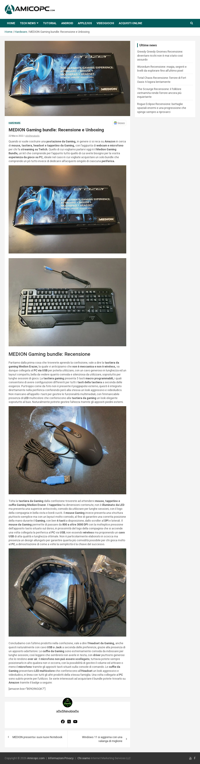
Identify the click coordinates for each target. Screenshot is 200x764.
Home (11, 23)
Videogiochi (105, 23)
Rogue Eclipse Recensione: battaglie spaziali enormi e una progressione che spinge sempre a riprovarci (161, 107)
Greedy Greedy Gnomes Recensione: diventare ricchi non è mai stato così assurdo (160, 55)
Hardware (14, 123)
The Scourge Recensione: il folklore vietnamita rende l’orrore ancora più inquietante (159, 92)
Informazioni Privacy (61, 758)
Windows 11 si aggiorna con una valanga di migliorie (102, 739)
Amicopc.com (36, 758)
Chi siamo (84, 758)
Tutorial (50, 23)
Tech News (28, 23)
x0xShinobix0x (32, 136)
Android (67, 23)
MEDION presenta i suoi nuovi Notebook (37, 737)
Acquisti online (130, 23)
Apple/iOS (85, 23)
